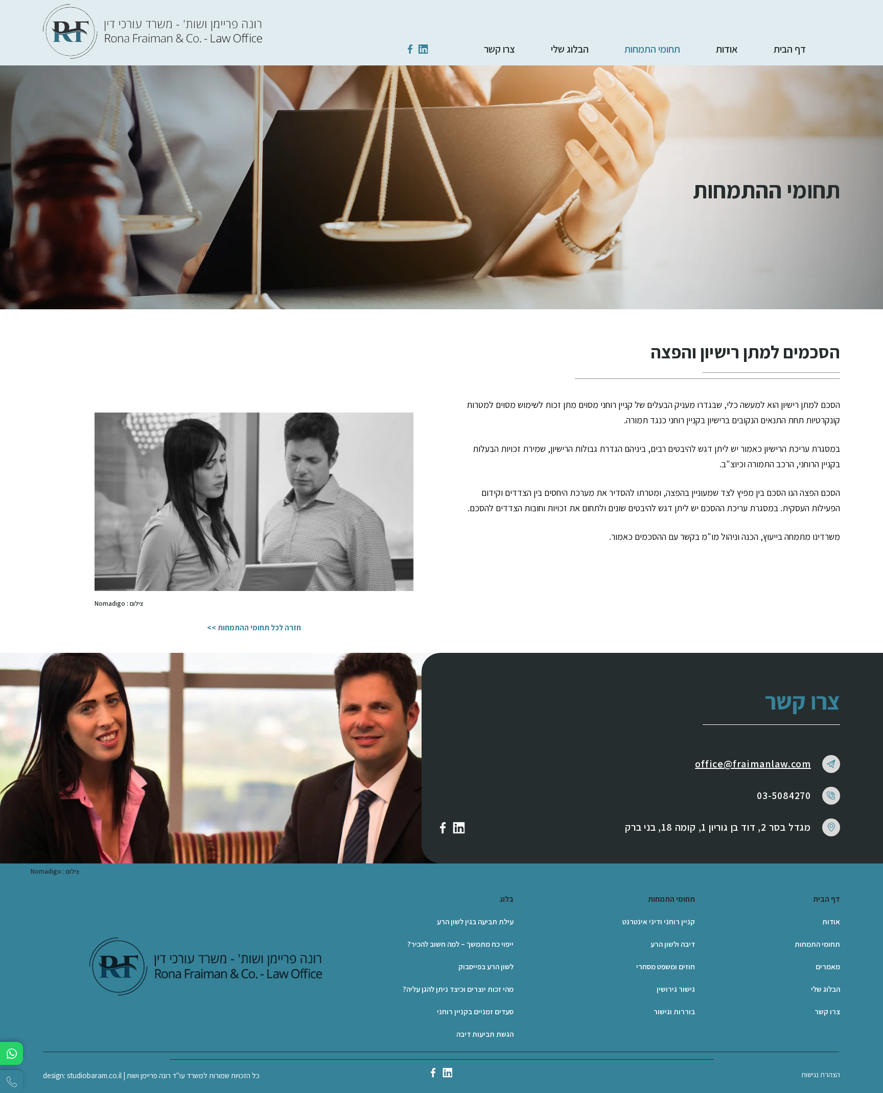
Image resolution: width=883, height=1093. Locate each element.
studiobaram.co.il (94, 1075)
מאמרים (828, 966)
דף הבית (790, 49)
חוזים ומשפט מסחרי (665, 966)
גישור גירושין (676, 989)
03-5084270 (784, 795)
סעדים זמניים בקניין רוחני (475, 1011)
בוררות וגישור (674, 1011)
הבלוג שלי (570, 49)
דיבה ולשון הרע (672, 944)
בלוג (507, 899)
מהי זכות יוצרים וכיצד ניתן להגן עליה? (458, 989)
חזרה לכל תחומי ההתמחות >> (254, 627)
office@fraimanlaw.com (753, 763)
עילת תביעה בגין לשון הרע (475, 921)
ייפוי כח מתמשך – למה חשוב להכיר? (460, 944)
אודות (727, 49)
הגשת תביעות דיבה (485, 1034)
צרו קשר (499, 49)
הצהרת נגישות (820, 1074)
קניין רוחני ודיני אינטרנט (658, 921)
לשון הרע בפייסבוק (486, 966)
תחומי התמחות (652, 49)
